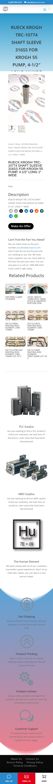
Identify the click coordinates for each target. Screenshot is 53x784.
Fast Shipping (26, 616)
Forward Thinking (26, 654)
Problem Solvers (26, 691)
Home (11, 144)
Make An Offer (21, 226)
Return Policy (15, 762)
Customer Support (26, 729)
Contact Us (32, 758)
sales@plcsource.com (29, 247)
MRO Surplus (26, 494)
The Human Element (26, 561)
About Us (16, 758)
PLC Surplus (26, 426)
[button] (40, 78)
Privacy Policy (35, 762)
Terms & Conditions (25, 765)
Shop (17, 144)
